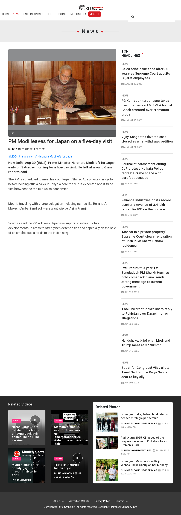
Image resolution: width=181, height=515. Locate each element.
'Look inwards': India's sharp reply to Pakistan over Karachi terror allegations (146, 313)
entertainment (34, 14)
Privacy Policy (102, 501)
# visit (30, 156)
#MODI (12, 156)
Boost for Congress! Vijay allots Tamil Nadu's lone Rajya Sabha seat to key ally (145, 372)
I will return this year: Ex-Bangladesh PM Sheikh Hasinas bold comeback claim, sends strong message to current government (145, 277)
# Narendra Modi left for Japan (54, 156)
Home (6, 14)
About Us (58, 501)
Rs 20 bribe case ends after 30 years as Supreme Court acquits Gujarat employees (145, 73)
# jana (22, 156)
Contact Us (121, 501)
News (16, 14)
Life (51, 14)
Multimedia (78, 14)
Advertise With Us (79, 501)
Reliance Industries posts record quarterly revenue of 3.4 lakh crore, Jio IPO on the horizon (146, 204)
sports (62, 14)
